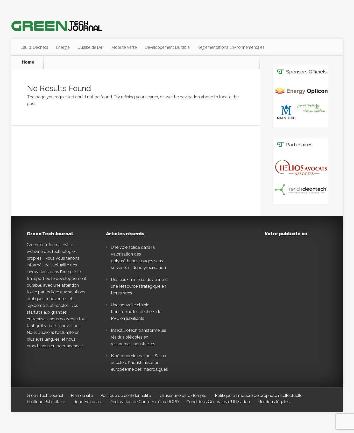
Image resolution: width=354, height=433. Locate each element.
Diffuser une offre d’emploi (182, 395)
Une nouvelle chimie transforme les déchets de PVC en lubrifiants (136, 312)
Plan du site (82, 395)
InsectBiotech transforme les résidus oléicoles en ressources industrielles (138, 337)
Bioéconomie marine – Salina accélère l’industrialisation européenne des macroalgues (139, 362)
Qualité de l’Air (90, 47)
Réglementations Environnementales (231, 47)
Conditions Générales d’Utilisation (218, 401)
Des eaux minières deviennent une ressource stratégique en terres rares (139, 286)
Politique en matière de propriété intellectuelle (258, 395)
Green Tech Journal (45, 395)
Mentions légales (273, 401)
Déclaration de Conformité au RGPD (144, 401)
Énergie (63, 47)
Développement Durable (167, 47)
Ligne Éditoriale (87, 401)
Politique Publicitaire (46, 401)
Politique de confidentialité (125, 395)
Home (28, 62)
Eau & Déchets (34, 47)
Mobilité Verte (124, 47)
